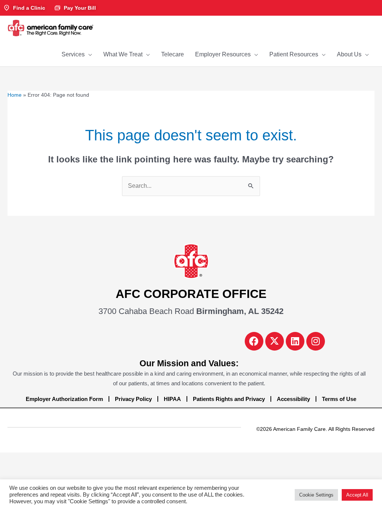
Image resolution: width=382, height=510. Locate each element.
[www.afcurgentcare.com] (50, 27)
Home (14, 95)
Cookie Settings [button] (316, 495)
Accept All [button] (357, 495)
